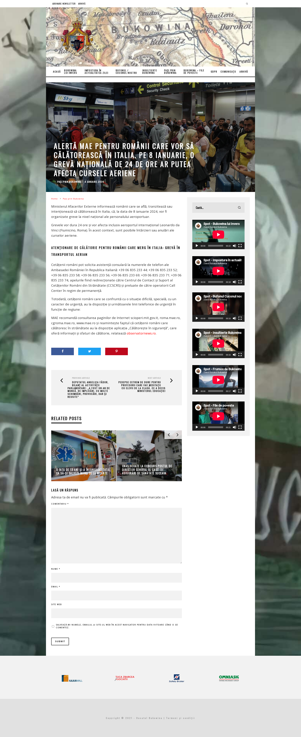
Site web (56, 604)
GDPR (214, 71)
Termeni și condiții (180, 717)
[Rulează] (197, 245)
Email (55, 586)
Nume (55, 569)
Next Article (154, 378)
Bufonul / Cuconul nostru (126, 71)
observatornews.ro (141, 333)
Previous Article (81, 378)
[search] (239, 207)
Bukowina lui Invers (70, 71)
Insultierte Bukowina (149, 71)
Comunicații (228, 71)
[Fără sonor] (234, 245)
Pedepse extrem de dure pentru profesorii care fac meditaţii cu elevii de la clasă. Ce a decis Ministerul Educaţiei (141, 386)
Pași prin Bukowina (170, 71)
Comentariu (60, 504)
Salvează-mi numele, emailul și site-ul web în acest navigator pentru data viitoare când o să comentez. (117, 626)
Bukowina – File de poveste (194, 71)
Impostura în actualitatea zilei (96, 71)
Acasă (57, 71)
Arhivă (82, 3)
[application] (218, 234)
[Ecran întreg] (240, 245)
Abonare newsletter (64, 3)
